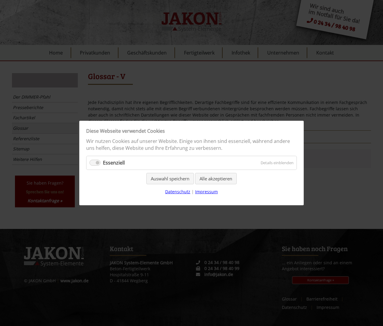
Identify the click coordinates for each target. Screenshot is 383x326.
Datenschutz (177, 191)
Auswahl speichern (170, 179)
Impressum (206, 191)
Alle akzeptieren (216, 179)
